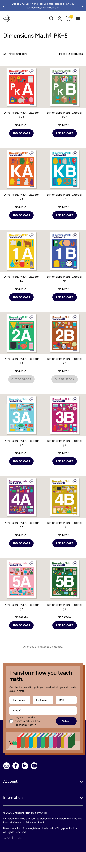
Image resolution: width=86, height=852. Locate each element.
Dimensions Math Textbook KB (64, 197)
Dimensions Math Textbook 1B (64, 279)
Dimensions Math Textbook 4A (21, 525)
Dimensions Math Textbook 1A (21, 279)
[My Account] (60, 18)
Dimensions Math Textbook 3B (64, 443)
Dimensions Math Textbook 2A (21, 361)
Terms (6, 837)
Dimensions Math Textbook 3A (21, 443)
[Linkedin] (25, 765)
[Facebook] (15, 765)
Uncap (43, 812)
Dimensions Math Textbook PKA (21, 115)
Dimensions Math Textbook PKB (64, 115)
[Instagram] (6, 765)
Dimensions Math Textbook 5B (64, 607)
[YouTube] (34, 765)
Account (10, 781)
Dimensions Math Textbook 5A (21, 607)
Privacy (19, 837)
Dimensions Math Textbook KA (21, 197)
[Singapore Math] (7, 18)
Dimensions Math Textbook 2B (64, 361)
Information (13, 797)
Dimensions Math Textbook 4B (64, 525)
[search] (51, 18)
